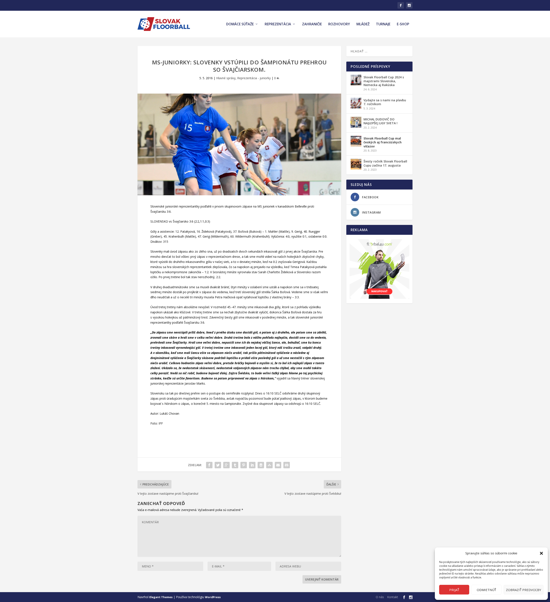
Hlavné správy (225, 78)
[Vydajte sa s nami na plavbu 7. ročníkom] (356, 103)
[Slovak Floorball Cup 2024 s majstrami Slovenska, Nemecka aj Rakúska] (356, 80)
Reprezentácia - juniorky (254, 78)
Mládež (363, 24)
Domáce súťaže (240, 24)
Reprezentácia (278, 24)
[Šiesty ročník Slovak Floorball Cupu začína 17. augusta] (356, 164)
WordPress (213, 597)
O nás (380, 597)
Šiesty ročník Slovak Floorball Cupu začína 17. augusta (385, 163)
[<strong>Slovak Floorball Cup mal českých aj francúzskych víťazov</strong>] (356, 141)
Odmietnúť (486, 590)
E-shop (403, 24)
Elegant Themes (161, 597)
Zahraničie (312, 24)
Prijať (454, 590)
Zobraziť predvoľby (523, 590)
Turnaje (383, 24)
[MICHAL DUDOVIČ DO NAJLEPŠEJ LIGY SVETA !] (356, 122)
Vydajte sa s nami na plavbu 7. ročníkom (385, 102)
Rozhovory (339, 24)
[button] (541, 553)
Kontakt (392, 597)
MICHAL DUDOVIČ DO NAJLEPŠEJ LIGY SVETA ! (380, 121)
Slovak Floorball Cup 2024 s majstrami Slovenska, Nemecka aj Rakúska (384, 81)
